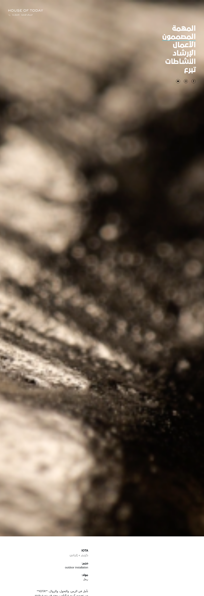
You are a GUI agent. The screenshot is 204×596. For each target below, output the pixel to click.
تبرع (190, 70)
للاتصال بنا (15, 15)
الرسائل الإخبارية (26, 15)
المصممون (179, 37)
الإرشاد (184, 53)
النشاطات (180, 62)
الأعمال (184, 45)
